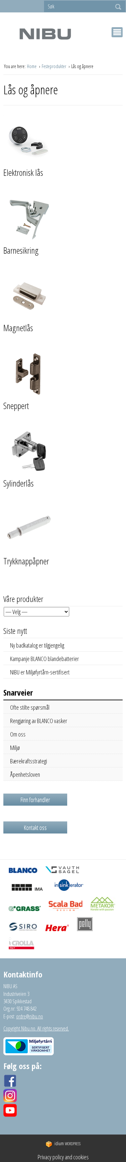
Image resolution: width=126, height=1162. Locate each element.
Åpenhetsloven (25, 774)
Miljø (15, 748)
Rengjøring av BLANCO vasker (38, 721)
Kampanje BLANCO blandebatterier (44, 659)
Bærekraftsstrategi (28, 761)
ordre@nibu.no (29, 1016)
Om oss (18, 734)
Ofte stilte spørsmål (29, 707)
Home (32, 66)
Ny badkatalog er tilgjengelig (37, 645)
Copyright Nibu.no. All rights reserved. (36, 1028)
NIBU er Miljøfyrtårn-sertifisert (40, 672)
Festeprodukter (54, 66)
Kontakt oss (35, 827)
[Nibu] (45, 33)
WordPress (67, 1144)
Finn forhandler (35, 800)
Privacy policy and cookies (63, 1157)
